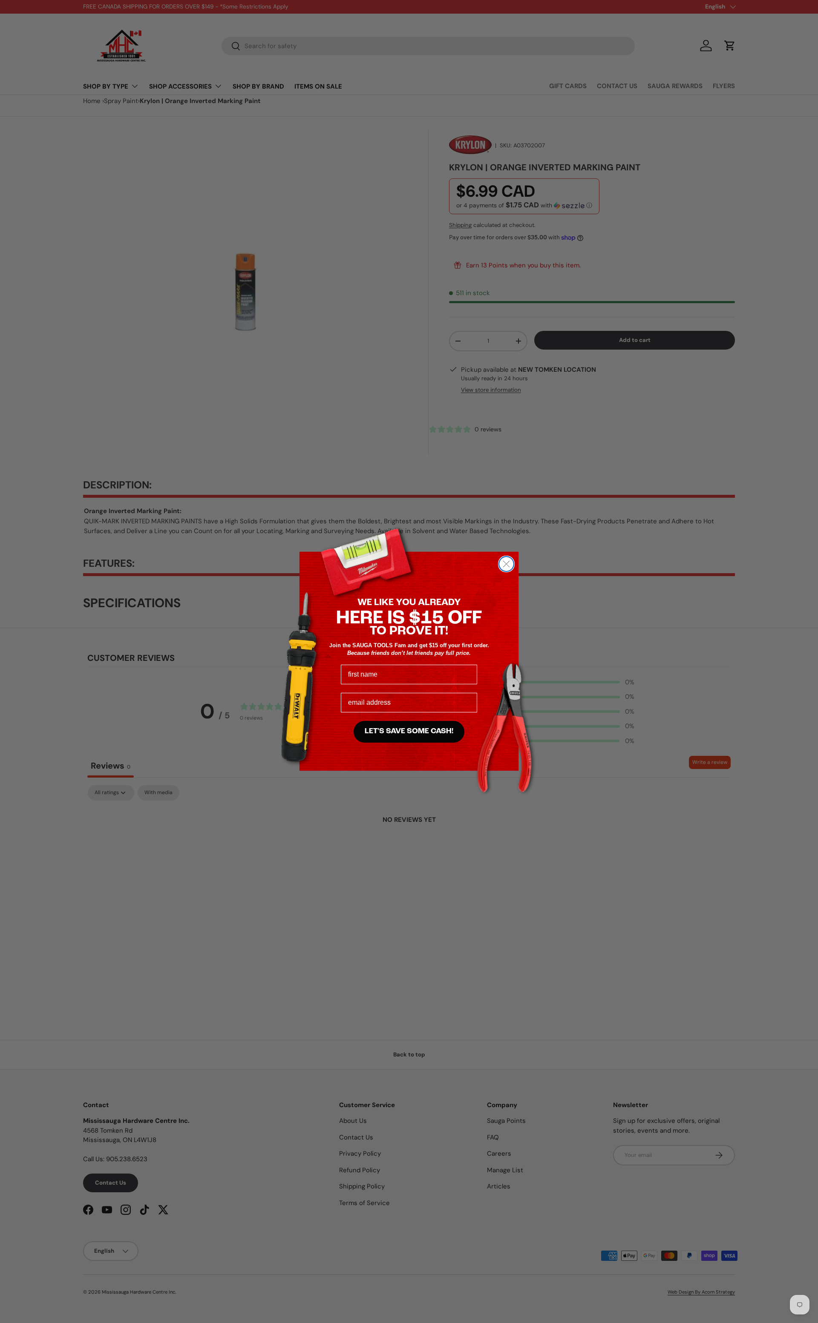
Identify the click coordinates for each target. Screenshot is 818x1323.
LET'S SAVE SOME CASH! (409, 731)
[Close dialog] (506, 564)
